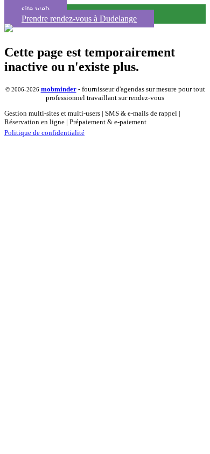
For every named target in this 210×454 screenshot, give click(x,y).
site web (36, 8)
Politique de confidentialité (44, 133)
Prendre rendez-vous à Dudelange (79, 18)
